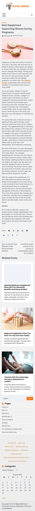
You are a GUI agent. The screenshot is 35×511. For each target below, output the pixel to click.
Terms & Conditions (7, 419)
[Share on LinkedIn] (18, 230)
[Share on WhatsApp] (22, 230)
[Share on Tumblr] (8, 235)
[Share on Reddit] (3, 235)
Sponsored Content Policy (9, 432)
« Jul (3, 498)
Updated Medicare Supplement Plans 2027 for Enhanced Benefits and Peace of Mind (17, 287)
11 (7, 485)
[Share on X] (13, 230)
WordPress (8, 508)
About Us (4, 410)
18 (7, 488)
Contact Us (5, 407)
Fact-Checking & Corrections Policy (12, 429)
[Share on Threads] (12, 235)
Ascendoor (20, 506)
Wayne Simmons (21, 504)
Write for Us (5, 413)
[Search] (31, 15)
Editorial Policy (6, 426)
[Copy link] (17, 235)
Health (4, 22)
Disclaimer (5, 423)
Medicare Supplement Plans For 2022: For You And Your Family (17, 334)
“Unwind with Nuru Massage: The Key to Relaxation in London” (16, 379)
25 (7, 490)
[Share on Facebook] (9, 230)
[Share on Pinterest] (27, 230)
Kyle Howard (6, 36)
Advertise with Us (7, 416)
